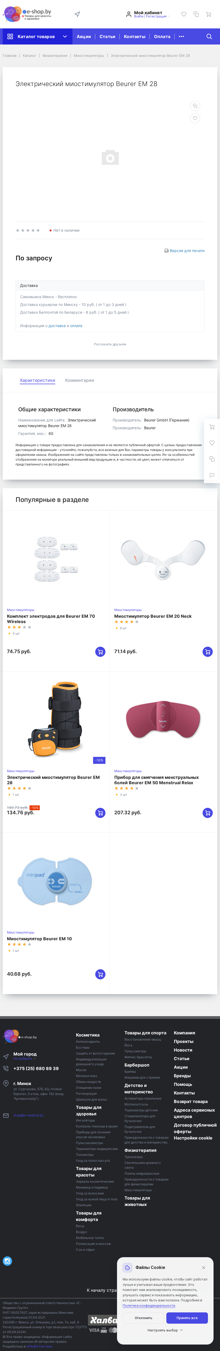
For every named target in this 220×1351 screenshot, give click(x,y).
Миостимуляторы (20, 610)
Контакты (134, 36)
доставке (57, 325)
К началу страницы (108, 1290)
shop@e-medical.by (28, 1115)
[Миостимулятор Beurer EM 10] (56, 881)
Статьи (107, 36)
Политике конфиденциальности (149, 1306)
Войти (138, 16)
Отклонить (143, 1318)
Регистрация (156, 16)
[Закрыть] (203, 1267)
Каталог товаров (36, 36)
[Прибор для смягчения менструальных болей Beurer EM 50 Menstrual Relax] (163, 720)
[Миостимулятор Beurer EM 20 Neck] (163, 559)
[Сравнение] (196, 14)
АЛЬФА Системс (39, 1346)
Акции (84, 36)
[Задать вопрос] (212, 475)
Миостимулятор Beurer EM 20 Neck (153, 616)
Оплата (162, 36)
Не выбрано (23, 1058)
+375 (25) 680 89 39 (36, 1068)
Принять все (187, 1318)
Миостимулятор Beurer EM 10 (39, 938)
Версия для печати (187, 250)
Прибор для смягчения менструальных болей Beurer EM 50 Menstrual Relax (156, 780)
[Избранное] (183, 14)
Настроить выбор (163, 1330)
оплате (76, 325)
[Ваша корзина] (208, 14)
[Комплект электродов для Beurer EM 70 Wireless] (56, 559)
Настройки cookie (193, 1138)
